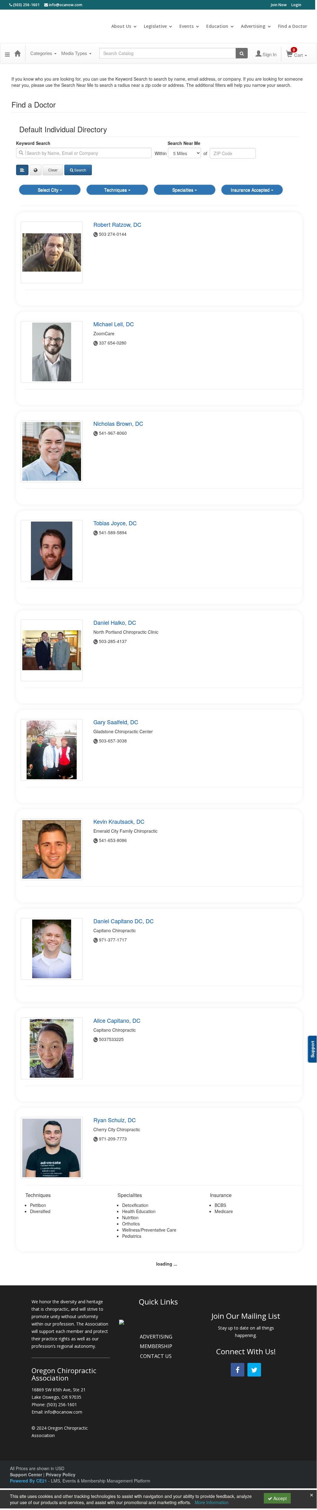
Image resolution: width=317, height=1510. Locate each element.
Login (296, 4)
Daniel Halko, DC (114, 622)
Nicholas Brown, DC (118, 423)
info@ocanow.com (65, 4)
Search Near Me (184, 143)
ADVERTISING (156, 1336)
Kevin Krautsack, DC (118, 821)
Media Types (74, 53)
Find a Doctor (292, 26)
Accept (279, 1498)
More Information (212, 1502)
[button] (7, 53)
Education (217, 26)
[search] (84, 153)
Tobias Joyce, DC (115, 523)
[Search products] (242, 53)
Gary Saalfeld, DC (115, 722)
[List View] (22, 170)
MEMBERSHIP (156, 1346)
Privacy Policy (60, 1474)
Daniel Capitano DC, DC (123, 921)
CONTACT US (156, 1356)
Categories (42, 53)
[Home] (17, 53)
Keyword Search (33, 143)
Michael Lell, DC (113, 324)
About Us (121, 26)
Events (186, 26)
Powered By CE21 (29, 1481)
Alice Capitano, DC (116, 1020)
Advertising (253, 26)
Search (80, 169)
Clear (53, 169)
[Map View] (35, 170)
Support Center (26, 1474)
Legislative (155, 26)
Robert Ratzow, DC (117, 224)
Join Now (279, 4)
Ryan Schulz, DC (114, 1120)
